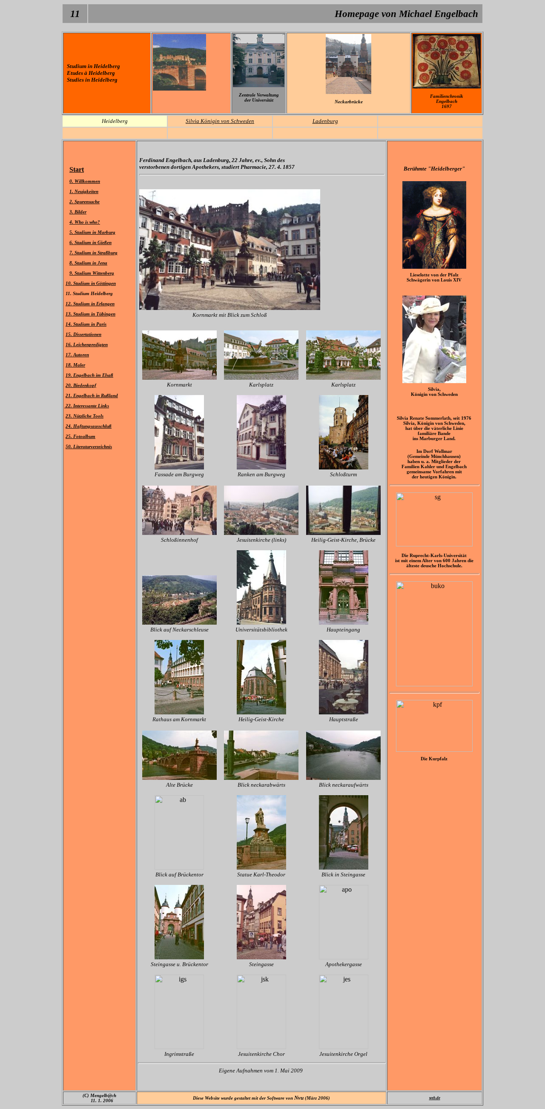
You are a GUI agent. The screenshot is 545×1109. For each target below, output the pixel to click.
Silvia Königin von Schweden (220, 121)
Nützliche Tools (88, 415)
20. (69, 385)
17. (69, 354)
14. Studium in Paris (86, 324)
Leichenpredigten (90, 344)
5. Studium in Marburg (92, 232)
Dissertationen (87, 334)
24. (69, 426)
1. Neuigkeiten (83, 191)
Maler (79, 364)
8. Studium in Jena (88, 262)
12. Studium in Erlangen (90, 303)
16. (69, 344)
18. (69, 364)
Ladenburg (325, 121)
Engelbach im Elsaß (93, 375)
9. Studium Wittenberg (91, 273)
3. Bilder (77, 211)
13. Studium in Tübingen (90, 313)
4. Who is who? (84, 222)
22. (68, 405)
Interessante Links (91, 405)
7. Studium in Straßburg (93, 252)
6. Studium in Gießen (90, 242)
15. (69, 334)
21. (69, 395)
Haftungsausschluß (92, 426)
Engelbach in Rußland (95, 395)
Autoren (81, 354)
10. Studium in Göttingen (91, 283)
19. (69, 375)
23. (69, 415)
